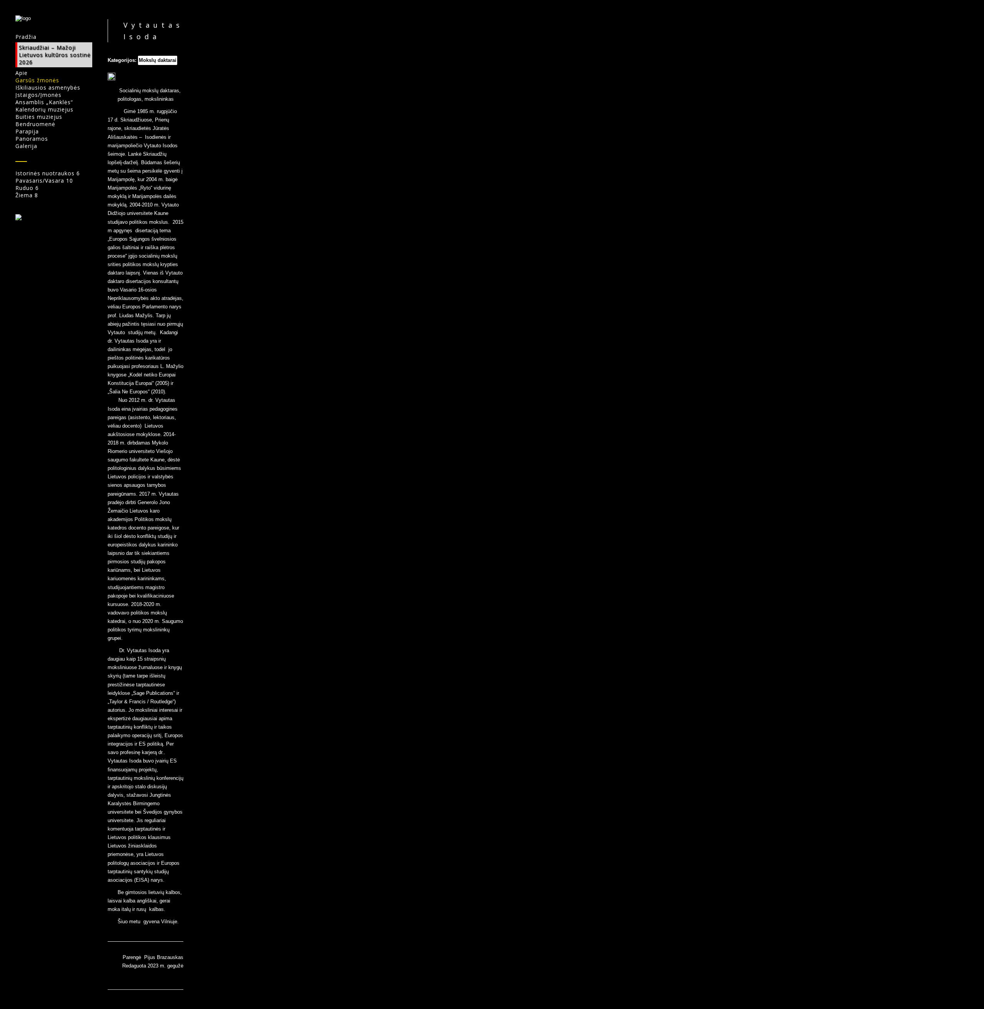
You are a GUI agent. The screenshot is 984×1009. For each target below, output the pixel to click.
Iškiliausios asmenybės (47, 87)
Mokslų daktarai (157, 60)
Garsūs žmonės (37, 80)
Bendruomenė (35, 124)
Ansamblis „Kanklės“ (44, 102)
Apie (21, 73)
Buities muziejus (38, 116)
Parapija (27, 131)
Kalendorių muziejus (44, 109)
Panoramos (31, 138)
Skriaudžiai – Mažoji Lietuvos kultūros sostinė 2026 (55, 55)
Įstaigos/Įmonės (38, 94)
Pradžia (26, 36)
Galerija (26, 146)
